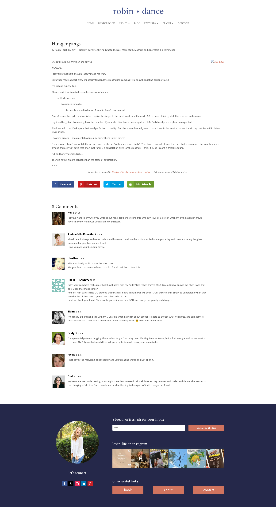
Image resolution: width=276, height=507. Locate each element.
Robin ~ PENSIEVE (78, 280)
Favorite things (96, 49)
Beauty (83, 49)
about (168, 489)
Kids (118, 49)
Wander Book (106, 23)
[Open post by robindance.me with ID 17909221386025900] (140, 458)
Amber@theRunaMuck (82, 234)
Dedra (71, 376)
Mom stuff (127, 49)
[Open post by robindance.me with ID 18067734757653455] (178, 458)
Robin (58, 49)
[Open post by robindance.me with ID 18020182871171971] (215, 458)
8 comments (168, 49)
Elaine (71, 311)
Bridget (72, 333)
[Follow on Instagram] (77, 483)
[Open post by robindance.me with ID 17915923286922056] (159, 458)
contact (208, 489)
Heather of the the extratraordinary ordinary (132, 172)
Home (90, 23)
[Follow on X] (70, 483)
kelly (71, 212)
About (123, 23)
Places (167, 23)
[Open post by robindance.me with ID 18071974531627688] (121, 458)
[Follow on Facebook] (64, 483)
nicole (71, 354)
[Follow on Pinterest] (90, 483)
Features (150, 23)
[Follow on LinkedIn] (83, 483)
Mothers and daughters (146, 49)
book (128, 489)
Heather (73, 258)
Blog (137, 23)
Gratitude (110, 49)
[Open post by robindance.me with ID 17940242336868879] (196, 458)
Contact (183, 23)
